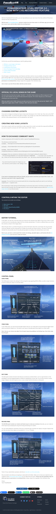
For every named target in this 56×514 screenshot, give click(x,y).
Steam (46, 500)
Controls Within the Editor (10, 70)
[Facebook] (24, 501)
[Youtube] (32, 501)
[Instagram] (29, 501)
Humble (47, 502)
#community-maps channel (8, 79)
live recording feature (13, 22)
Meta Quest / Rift (8, 204)
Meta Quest (39, 500)
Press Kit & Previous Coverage (10, 503)
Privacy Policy (26, 510)
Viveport (47, 504)
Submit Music (38, 510)
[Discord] (21, 501)
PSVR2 (38, 502)
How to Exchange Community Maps (12, 69)
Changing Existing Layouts (10, 65)
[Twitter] (26, 501)
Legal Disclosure (32, 510)
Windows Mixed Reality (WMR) (12, 207)
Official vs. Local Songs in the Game (12, 64)
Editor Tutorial (7, 72)
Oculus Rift (39, 504)
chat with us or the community (32, 472)
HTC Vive (6, 205)
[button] (28, 204)
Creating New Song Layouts (10, 67)
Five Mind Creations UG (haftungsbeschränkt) (14, 510)
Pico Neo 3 (6, 208)
